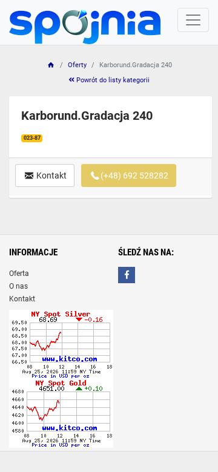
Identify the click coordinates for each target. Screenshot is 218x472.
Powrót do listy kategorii (112, 80)
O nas (18, 286)
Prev (37, 142)
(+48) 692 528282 (134, 175)
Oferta (19, 273)
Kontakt (51, 175)
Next (184, 142)
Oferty (77, 65)
